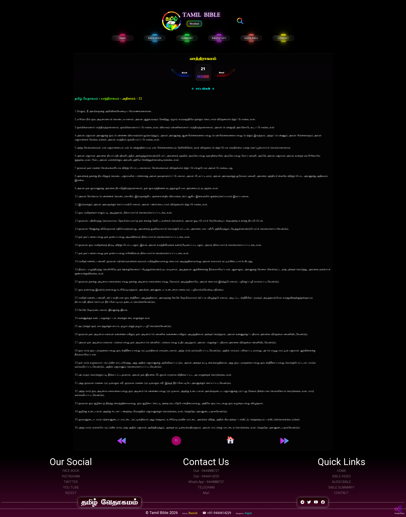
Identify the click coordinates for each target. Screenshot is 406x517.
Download (194, 23)
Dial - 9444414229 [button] (206, 476)
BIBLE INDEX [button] (341, 476)
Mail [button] (206, 493)
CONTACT (283, 38)
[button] (171, 21)
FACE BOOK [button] (70, 471)
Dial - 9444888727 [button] (206, 471)
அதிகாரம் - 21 (132, 99)
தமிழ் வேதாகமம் (86, 99)
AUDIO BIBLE (251, 38)
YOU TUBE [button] (71, 487)
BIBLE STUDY (219, 38)
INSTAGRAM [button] (71, 476)
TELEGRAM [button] (206, 487)
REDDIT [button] (71, 493)
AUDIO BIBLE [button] (341, 482)
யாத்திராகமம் (110, 99)
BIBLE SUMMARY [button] (341, 487)
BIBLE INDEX (154, 38)
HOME (122, 38)
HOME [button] (341, 471)
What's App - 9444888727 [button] (206, 482)
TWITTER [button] (71, 482)
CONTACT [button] (341, 493)
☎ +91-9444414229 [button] (217, 513)
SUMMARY (187, 38)
